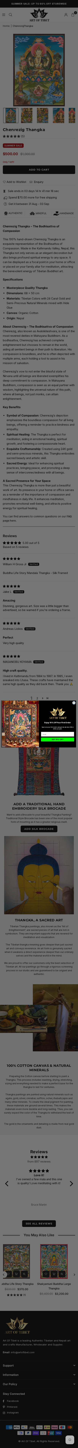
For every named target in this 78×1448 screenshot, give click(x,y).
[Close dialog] (74, 702)
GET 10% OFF (57, 739)
